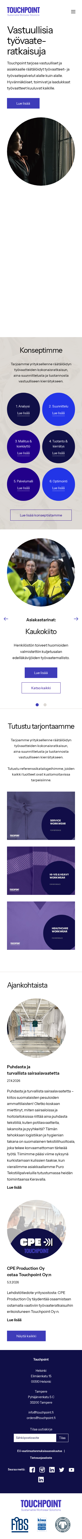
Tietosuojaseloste (41, 1457)
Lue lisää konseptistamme (41, 515)
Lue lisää (23, 103)
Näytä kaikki (26, 1336)
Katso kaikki (41, 688)
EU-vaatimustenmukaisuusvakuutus (39, 1451)
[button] (6, 619)
